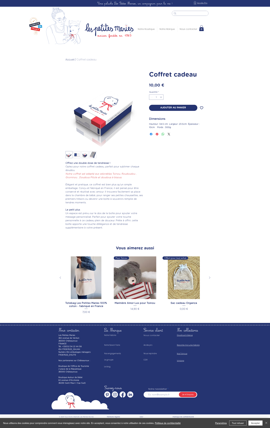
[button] (201, 28)
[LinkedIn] (130, 394)
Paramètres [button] (221, 423)
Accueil (69, 59)
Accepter (255, 423)
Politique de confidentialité (168, 423)
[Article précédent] (60, 278)
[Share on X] (169, 134)
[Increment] (161, 97)
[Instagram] (115, 394)
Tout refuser (238, 423)
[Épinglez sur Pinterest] (157, 134)
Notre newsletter (157, 389)
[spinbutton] (156, 97)
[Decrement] (151, 97)
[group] (135, 285)
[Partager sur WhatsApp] (163, 134)
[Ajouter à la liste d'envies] (202, 108)
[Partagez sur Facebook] (151, 134)
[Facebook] (123, 394)
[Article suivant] (210, 278)
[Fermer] (266, 423)
